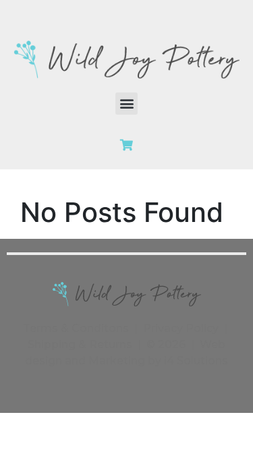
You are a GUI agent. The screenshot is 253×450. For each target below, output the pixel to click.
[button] (126, 103)
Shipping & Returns (80, 344)
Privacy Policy (181, 328)
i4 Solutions (196, 360)
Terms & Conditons (76, 328)
